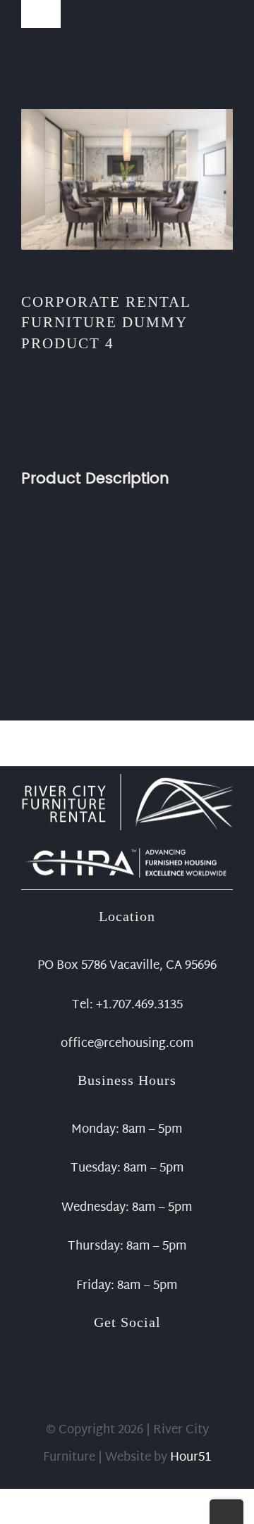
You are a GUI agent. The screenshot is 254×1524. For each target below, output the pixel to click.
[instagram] (127, 1352)
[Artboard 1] (127, 780)
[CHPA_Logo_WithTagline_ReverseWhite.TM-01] (127, 850)
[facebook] (104, 1352)
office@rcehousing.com (127, 1044)
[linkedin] (149, 1352)
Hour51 (190, 1457)
